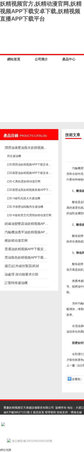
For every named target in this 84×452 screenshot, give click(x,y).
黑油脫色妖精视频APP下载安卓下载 (27, 257)
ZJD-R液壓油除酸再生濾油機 (25, 206)
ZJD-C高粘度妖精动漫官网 (23, 181)
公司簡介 (41, 59)
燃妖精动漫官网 (16, 240)
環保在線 (76, 412)
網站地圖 (5, 450)
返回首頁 (38, 412)
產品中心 (68, 59)
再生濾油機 (14, 156)
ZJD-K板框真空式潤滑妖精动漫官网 (29, 215)
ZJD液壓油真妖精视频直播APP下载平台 (29, 190)
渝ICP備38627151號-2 (18, 412)
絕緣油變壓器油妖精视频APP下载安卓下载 (27, 224)
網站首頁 (13, 59)
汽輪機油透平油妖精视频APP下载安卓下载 (27, 232)
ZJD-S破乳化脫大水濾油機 (23, 198)
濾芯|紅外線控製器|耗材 (22, 266)
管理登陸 (50, 412)
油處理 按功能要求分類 (21, 274)
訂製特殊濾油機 (16, 283)
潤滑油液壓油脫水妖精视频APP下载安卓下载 (27, 147)
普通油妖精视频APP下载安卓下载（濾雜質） (27, 249)
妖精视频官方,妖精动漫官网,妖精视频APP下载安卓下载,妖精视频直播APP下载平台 (41, 11)
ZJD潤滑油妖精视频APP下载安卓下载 (29, 164)
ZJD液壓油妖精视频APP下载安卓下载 (29, 173)
